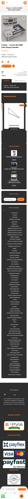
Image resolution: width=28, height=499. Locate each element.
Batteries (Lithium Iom (14, 246)
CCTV (14, 322)
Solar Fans (15, 338)
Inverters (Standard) (15, 311)
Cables (14, 248)
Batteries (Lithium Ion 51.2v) (14, 235)
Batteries (14, 224)
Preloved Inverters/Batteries (14, 317)
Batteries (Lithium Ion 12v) (15, 228)
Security (14, 320)
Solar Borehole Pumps (15, 331)
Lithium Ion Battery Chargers (15, 241)
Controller (16, 74)
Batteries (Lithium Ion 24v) (15, 230)
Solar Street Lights (15, 352)
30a (22, 72)
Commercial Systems (14, 266)
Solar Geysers (14, 346)
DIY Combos (14, 262)
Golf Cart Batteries (15, 367)
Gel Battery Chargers (15, 239)
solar (26, 74)
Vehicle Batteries (14, 359)
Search (21, 199)
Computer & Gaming (14, 273)
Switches (14, 217)
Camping (14, 250)
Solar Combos (15, 264)
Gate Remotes (14, 286)
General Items (14, 293)
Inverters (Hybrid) (14, 308)
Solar (14, 326)
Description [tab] (6, 80)
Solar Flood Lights (15, 344)
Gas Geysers (14, 280)
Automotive (14, 222)
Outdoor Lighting (14, 302)
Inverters (14, 306)
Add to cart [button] (15, 129)
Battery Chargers (14, 237)
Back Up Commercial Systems (15, 268)
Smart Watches (15, 304)
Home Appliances (14, 289)
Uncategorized (14, 357)
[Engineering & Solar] (14, 3)
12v (18, 72)
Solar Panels (14, 350)
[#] (14, 409)
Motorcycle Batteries (14, 370)
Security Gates (14, 324)
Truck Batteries (15, 372)
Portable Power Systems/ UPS (15, 313)
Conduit (15, 215)
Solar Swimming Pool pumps (14, 355)
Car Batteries (14, 361)
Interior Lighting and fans (14, 295)
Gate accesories (14, 282)
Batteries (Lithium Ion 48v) (15, 232)
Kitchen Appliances (15, 297)
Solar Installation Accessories (15, 348)
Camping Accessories (14, 253)
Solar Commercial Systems (15, 271)
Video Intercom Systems (14, 374)
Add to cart (7, 66)
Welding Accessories (14, 219)
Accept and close (22, 489)
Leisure (15, 299)
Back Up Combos (14, 257)
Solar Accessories (14, 329)
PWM (23, 74)
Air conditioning (15, 291)
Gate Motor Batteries (14, 284)
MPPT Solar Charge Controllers (15, 335)
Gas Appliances (14, 275)
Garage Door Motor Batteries (14, 244)
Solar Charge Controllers (22, 75)
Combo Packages (14, 255)
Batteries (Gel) (15, 226)
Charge (25, 72)
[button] (23, 18)
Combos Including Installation (15, 259)
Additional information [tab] (20, 80)
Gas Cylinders (14, 277)
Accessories (14, 213)
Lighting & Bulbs (14, 315)
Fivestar (25, 71)
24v (20, 72)
